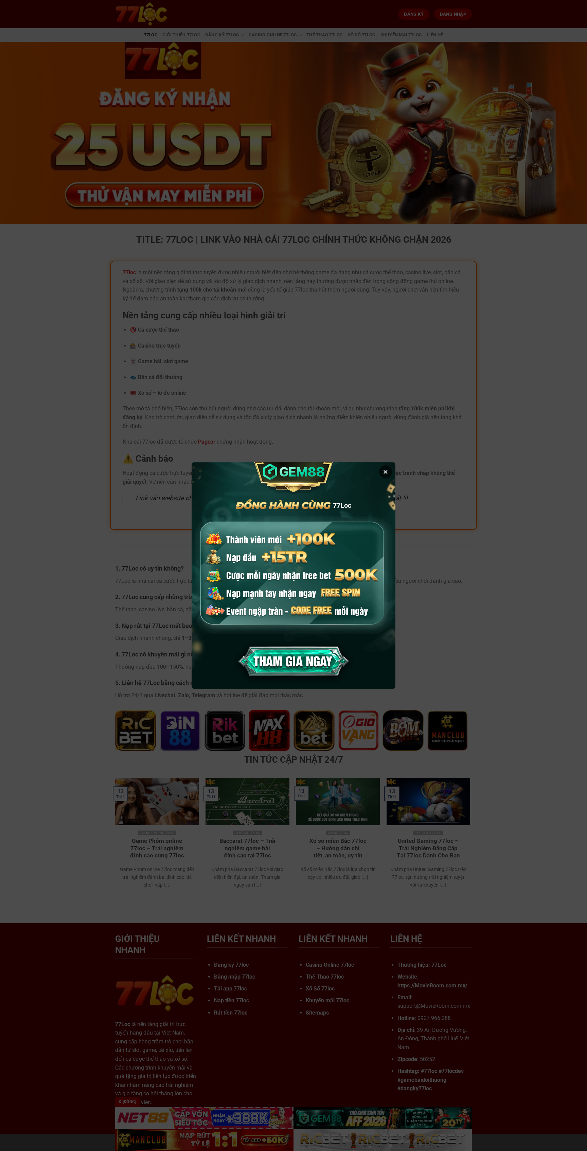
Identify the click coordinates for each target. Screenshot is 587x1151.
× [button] (385, 472)
